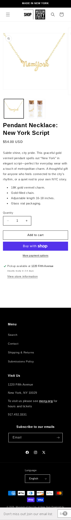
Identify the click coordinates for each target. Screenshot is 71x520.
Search (13, 334)
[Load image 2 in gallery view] (35, 109)
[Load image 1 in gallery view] (14, 109)
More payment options (36, 255)
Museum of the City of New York (33, 507)
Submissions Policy (21, 361)
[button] (8, 14)
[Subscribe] (58, 437)
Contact (13, 343)
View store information (22, 276)
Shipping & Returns (21, 352)
